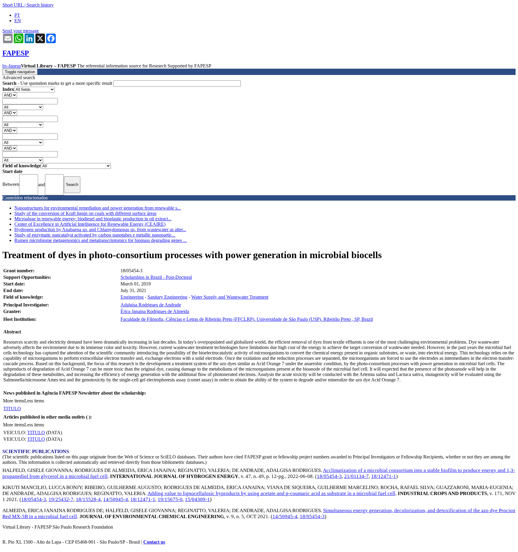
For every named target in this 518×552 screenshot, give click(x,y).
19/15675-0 (170, 499)
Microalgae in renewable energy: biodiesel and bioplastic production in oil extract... (92, 218)
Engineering (132, 297)
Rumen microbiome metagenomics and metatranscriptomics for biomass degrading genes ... (100, 240)
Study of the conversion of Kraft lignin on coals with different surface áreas (85, 213)
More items (13, 400)
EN (17, 20)
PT (17, 15)
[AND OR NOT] (9, 94)
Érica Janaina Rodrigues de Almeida (155, 311)
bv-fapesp (11, 65)
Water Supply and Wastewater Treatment (229, 297)
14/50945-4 (115, 499)
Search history (40, 4)
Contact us (154, 542)
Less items (34, 400)
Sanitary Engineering (167, 297)
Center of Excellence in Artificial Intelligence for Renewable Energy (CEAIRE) (89, 224)
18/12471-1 (383, 476)
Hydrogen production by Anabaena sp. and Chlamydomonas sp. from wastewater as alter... (100, 229)
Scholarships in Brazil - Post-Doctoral (156, 277)
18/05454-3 (329, 476)
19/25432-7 (61, 499)
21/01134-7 (356, 476)
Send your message (20, 30)
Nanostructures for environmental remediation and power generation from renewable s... (97, 207)
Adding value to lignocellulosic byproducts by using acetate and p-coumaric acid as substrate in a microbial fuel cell (271, 493)
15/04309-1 (197, 499)
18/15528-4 (88, 499)
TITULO (12, 408)
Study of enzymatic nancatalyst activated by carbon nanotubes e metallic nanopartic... (94, 234)
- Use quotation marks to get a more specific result (57, 83)
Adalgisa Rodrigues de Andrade (151, 304)
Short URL (12, 4)
